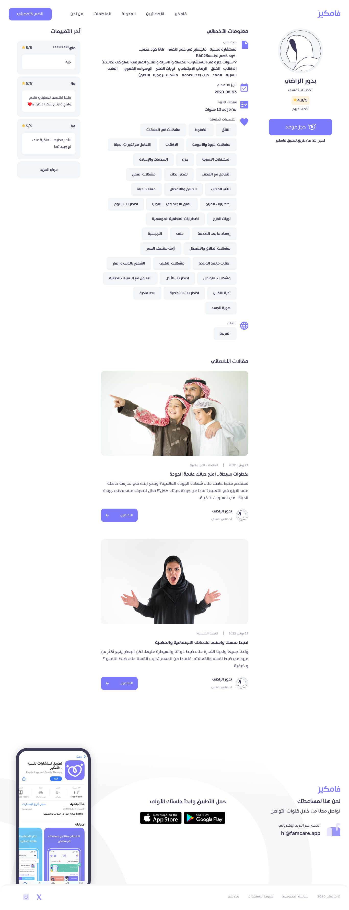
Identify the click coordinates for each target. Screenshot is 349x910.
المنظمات (102, 14)
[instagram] (26, 897)
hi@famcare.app (300, 833)
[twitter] (38, 897)
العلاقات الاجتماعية (204, 465)
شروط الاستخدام (260, 896)
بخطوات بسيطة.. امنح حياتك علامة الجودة (208, 474)
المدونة (129, 14)
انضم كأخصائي (30, 14)
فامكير (181, 14)
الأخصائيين (155, 14)
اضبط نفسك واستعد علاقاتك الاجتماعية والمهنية (201, 643)
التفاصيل (126, 515)
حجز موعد (295, 127)
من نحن (77, 14)
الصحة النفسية (207, 633)
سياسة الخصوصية (295, 896)
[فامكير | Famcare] (329, 14)
